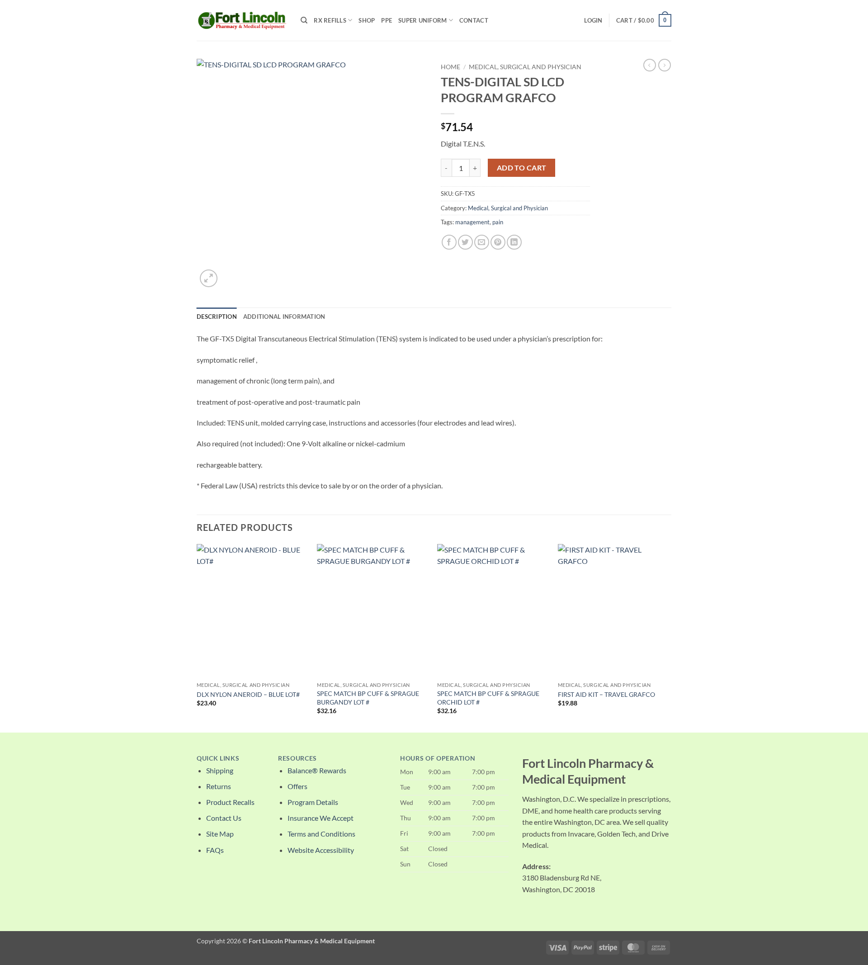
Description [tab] (217, 316)
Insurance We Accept (321, 818)
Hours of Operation (437, 758)
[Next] (668, 637)
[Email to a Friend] (481, 242)
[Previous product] (664, 65)
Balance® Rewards (317, 770)
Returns (218, 786)
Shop (367, 20)
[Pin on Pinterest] (498, 242)
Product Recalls (230, 802)
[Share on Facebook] (449, 242)
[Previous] (197, 637)
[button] (593, 20)
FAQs (215, 850)
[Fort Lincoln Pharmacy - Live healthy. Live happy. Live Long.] (242, 20)
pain (497, 222)
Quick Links (218, 758)
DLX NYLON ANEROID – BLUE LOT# (248, 694)
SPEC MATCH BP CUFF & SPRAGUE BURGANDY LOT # (368, 698)
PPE (386, 20)
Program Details (313, 802)
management (472, 222)
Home (450, 67)
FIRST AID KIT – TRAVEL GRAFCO (606, 694)
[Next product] (649, 65)
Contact (473, 20)
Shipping (219, 770)
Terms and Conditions (321, 833)
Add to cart (522, 168)
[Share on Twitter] (465, 242)
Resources (297, 758)
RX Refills (330, 20)
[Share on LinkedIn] (514, 242)
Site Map (220, 833)
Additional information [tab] (284, 316)
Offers (297, 786)
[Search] (304, 20)
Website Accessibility (321, 850)
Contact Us (223, 818)
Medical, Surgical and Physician (525, 67)
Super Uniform (422, 20)
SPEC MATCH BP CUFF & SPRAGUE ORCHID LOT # (488, 698)
